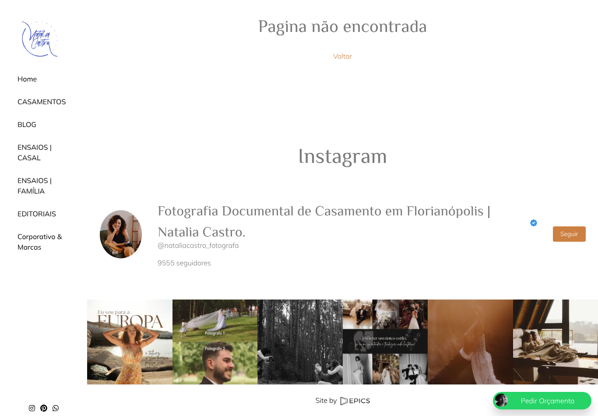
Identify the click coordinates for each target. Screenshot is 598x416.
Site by (326, 400)
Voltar (342, 56)
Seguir (569, 234)
